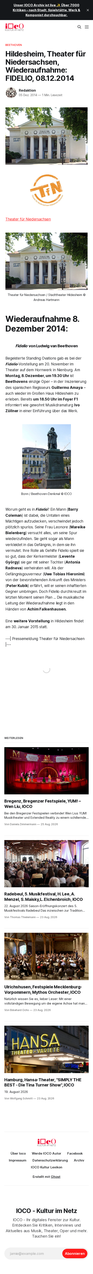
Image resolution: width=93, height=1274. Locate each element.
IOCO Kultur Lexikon (46, 1167)
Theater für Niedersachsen (28, 219)
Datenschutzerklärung (50, 1160)
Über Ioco (18, 1153)
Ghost (55, 1177)
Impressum (17, 1160)
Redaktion (27, 90)
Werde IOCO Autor (46, 1153)
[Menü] (86, 26)
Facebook (75, 1153)
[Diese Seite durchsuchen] (79, 26)
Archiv (79, 1160)
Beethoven (13, 45)
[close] (87, 10)
